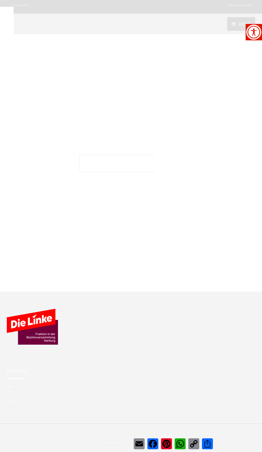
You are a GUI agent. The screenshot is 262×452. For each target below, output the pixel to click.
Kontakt (9, 386)
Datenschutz (10, 400)
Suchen (169, 163)
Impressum (10, 396)
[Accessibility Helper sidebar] (254, 32)
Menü (244, 24)
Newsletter (10, 391)
